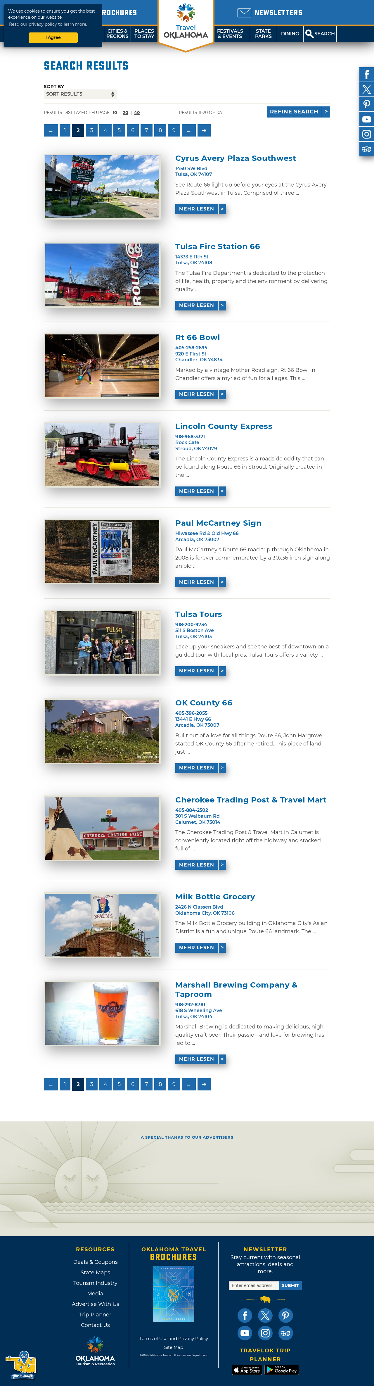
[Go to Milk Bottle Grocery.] (102, 925)
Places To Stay (144, 33)
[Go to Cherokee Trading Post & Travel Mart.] (102, 828)
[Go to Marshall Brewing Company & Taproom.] (102, 1013)
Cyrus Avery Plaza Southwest (235, 158)
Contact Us (95, 1325)
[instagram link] (265, 1333)
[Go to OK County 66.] (102, 731)
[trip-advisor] (366, 149)
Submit (290, 1285)
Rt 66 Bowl (197, 337)
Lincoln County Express (223, 426)
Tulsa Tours (198, 614)
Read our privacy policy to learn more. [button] (48, 24)
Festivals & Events (230, 33)
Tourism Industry (95, 1283)
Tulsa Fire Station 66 (217, 246)
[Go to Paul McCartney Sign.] (102, 551)
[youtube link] (245, 1333)
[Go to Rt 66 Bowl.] (102, 366)
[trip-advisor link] (285, 1333)
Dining (290, 34)
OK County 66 (204, 702)
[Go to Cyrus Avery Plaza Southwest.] (102, 187)
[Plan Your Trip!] (21, 1365)
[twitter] (366, 89)
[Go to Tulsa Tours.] (102, 643)
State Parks (263, 33)
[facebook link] (245, 1315)
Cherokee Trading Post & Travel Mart (251, 800)
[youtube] (366, 119)
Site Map (173, 1347)
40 (137, 112)
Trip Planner (95, 1314)
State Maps (95, 1272)
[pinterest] (366, 104)
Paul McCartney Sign (218, 523)
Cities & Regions (117, 33)
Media (95, 1293)
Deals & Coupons (95, 1262)
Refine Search (294, 111)
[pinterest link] (285, 1315)
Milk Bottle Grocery (215, 896)
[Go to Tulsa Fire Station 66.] (102, 275)
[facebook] (366, 74)
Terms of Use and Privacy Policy (173, 1338)
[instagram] (366, 134)
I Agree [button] (53, 37)
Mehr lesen (196, 209)
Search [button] (324, 34)
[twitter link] (265, 1315)
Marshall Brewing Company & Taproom (236, 990)
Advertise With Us (95, 1304)
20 (125, 112)
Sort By (54, 86)
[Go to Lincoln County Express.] (102, 455)
